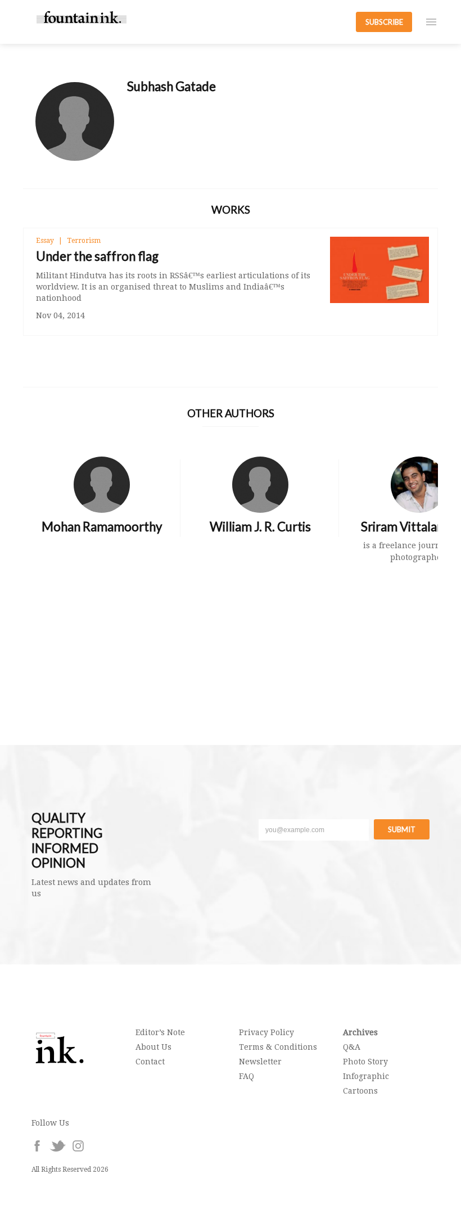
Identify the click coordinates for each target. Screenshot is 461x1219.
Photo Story (365, 1061)
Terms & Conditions (278, 1046)
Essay (45, 241)
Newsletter (260, 1061)
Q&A (351, 1046)
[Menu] (431, 22)
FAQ (246, 1076)
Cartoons (360, 1090)
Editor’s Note (160, 1032)
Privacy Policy (266, 1032)
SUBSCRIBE (384, 21)
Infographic (366, 1076)
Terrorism (84, 241)
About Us (153, 1046)
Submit (401, 829)
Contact (150, 1061)
